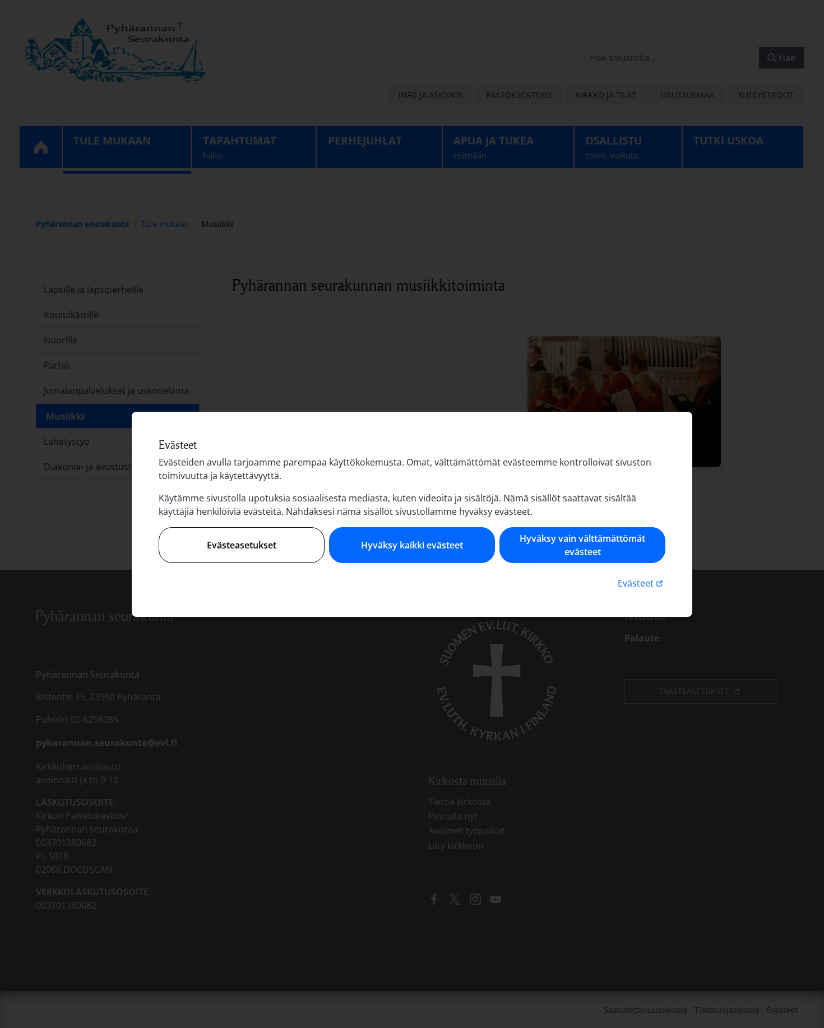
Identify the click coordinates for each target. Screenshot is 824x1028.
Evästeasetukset (241, 545)
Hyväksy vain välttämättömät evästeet (582, 545)
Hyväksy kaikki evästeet (412, 545)
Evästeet (641, 582)
